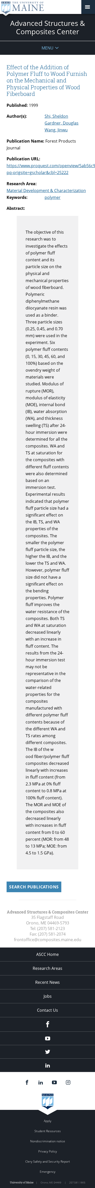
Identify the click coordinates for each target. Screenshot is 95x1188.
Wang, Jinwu (56, 130)
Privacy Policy (47, 1151)
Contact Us (47, 1010)
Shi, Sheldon (56, 116)
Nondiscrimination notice (47, 1141)
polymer (53, 197)
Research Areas (47, 968)
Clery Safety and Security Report (47, 1161)
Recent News (47, 982)
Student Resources (47, 1131)
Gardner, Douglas (62, 123)
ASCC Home (47, 954)
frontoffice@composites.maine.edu (47, 939)
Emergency (47, 1171)
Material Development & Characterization (46, 190)
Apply (47, 1121)
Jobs (48, 996)
